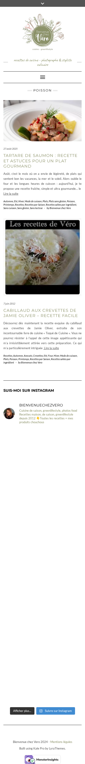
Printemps (8, 204)
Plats (45, 201)
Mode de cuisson (33, 201)
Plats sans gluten (57, 201)
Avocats (28, 355)
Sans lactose (36, 208)
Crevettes (38, 355)
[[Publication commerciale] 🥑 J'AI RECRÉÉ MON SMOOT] (42, 635)
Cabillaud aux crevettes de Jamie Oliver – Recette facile (40, 313)
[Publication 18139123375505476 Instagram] (42, 543)
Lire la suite (10, 193)
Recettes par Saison (35, 204)
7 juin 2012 (9, 303)
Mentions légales (61, 742)
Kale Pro (38, 748)
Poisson (71, 201)
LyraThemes (57, 748)
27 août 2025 (10, 148)
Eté (15, 201)
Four (50, 355)
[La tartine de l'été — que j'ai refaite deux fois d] (42, 681)
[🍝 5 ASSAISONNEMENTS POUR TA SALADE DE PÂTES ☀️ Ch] (42, 589)
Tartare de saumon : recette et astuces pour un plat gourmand (40, 161)
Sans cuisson (9, 208)
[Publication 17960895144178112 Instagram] (42, 451)
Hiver (21, 201)
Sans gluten (23, 208)
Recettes (19, 204)
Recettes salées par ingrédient (61, 204)
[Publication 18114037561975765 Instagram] (42, 497)
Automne (8, 201)
